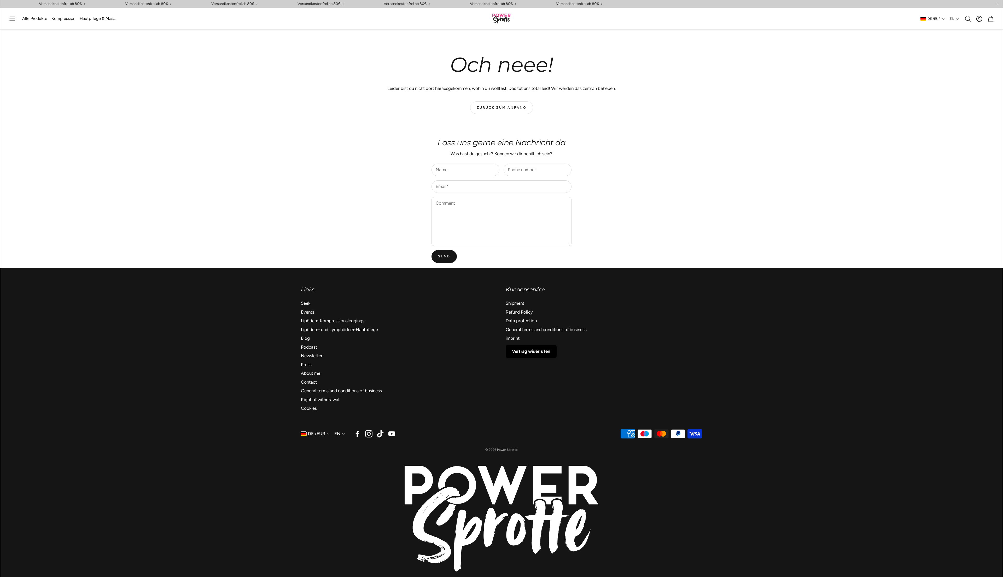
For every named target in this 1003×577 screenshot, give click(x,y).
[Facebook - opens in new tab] (357, 433)
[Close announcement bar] (997, 4)
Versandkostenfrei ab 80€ (219, 4)
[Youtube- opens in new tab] (391, 433)
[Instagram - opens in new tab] (368, 433)
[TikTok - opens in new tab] (380, 433)
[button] (12, 18)
